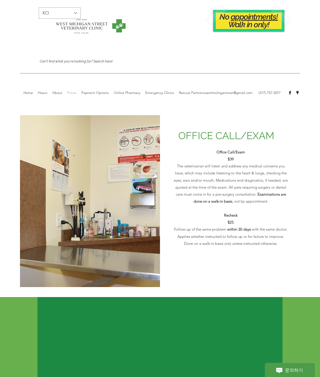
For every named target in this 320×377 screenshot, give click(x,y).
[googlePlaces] (297, 92)
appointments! (254, 16)
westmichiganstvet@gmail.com (228, 92)
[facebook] (290, 92)
